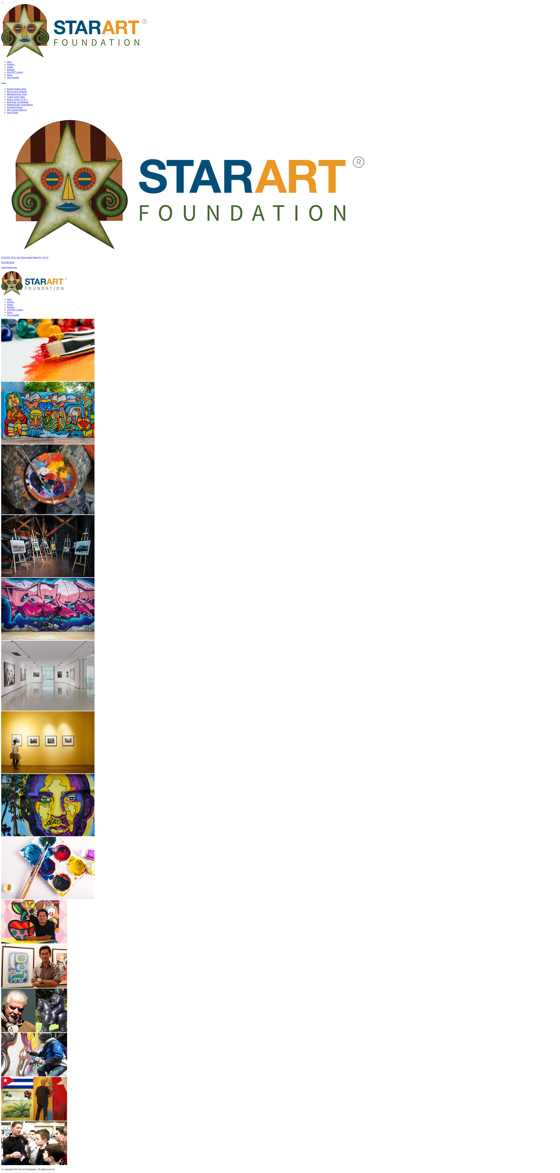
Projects (10, 64)
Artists (10, 67)
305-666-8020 (7, 262)
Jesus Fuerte (12, 112)
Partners (10, 69)
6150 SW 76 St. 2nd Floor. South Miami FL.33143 (24, 257)
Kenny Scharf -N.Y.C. (17, 99)
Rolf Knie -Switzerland (17, 102)
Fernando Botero (15, 107)
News (9, 75)
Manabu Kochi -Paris (17, 94)
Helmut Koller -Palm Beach (20, 104)
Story (9, 62)
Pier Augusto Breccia (17, 110)
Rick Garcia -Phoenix (17, 91)
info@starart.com (9, 267)
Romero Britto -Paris (16, 89)
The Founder (13, 77)
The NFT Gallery (15, 72)
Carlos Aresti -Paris (16, 97)
